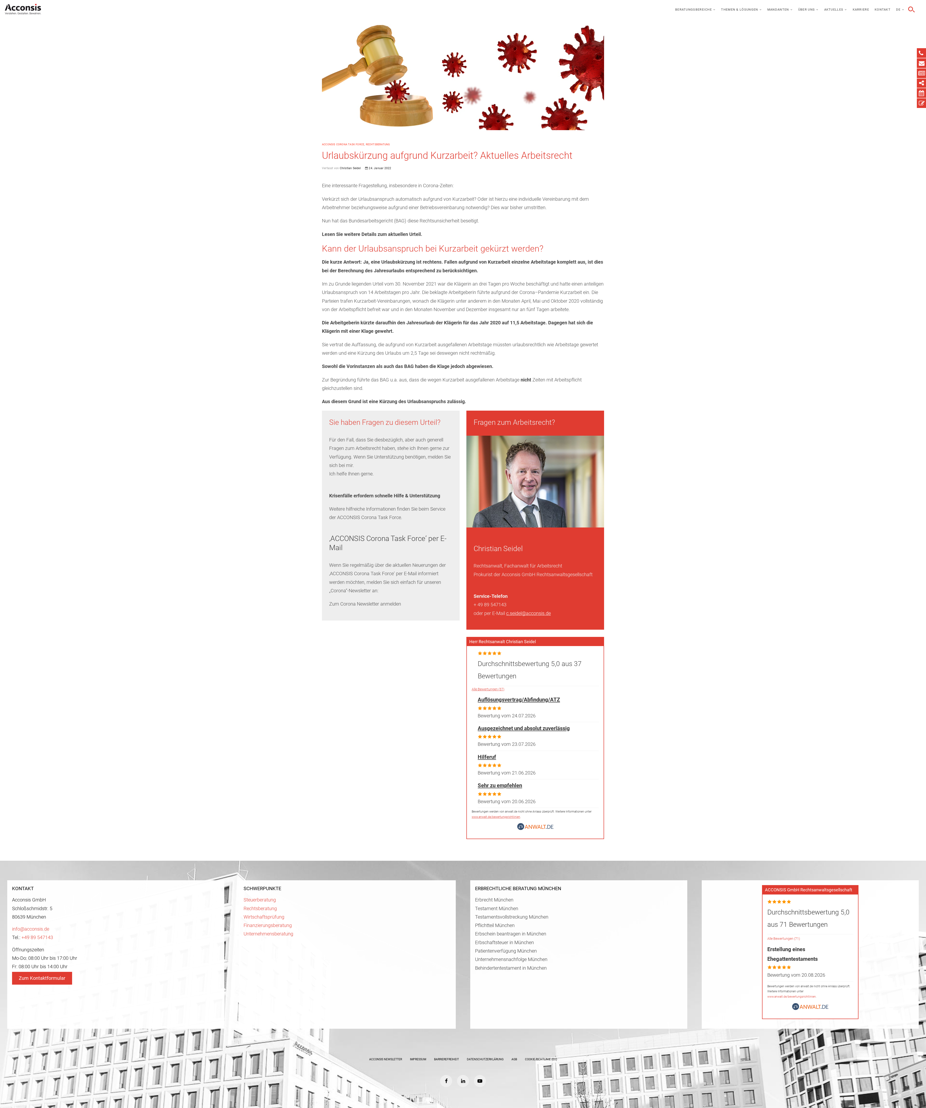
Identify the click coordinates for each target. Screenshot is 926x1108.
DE (898, 9)
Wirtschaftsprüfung (264, 917)
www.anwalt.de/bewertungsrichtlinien (496, 817)
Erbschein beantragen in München (510, 934)
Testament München (496, 908)
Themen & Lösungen (739, 9)
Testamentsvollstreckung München (511, 917)
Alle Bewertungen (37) (488, 689)
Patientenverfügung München (506, 951)
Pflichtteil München (495, 925)
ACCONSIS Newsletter (385, 1059)
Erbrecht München (494, 900)
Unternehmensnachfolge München (511, 959)
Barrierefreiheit (446, 1059)
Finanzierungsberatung (268, 925)
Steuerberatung (260, 900)
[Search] (910, 9)
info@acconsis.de (30, 929)
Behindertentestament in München (511, 968)
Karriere (861, 9)
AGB (514, 1059)
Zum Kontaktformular (42, 978)
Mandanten (778, 9)
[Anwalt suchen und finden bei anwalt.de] (535, 828)
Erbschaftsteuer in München (504, 942)
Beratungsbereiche (693, 9)
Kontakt (883, 9)
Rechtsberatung (378, 144)
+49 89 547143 (37, 937)
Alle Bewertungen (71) (783, 939)
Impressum (418, 1059)
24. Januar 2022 (379, 168)
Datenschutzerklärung (485, 1059)
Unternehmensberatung (268, 934)
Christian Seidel (350, 168)
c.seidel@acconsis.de (528, 613)
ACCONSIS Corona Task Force (343, 144)
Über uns (806, 9)
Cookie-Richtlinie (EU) (541, 1059)
